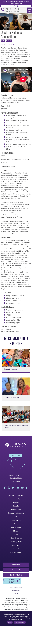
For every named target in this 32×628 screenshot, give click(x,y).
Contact (16, 549)
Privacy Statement (16, 552)
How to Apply (16, 570)
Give (16, 524)
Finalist (8, 41)
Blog (15, 517)
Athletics (16, 502)
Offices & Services (16, 538)
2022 (3, 41)
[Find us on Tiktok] (27, 488)
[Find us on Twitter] (13, 488)
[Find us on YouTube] (22, 488)
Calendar (16, 506)
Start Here (16, 6)
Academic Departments (16, 495)
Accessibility (15, 499)
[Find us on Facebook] (4, 488)
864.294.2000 (16, 482)
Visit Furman (16, 564)
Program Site (8, 44)
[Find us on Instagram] (9, 488)
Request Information (15, 575)
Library (16, 531)
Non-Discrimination (16, 587)
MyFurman (16, 545)
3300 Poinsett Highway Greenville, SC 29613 (16, 477)
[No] (30, 618)
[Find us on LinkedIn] (18, 488)
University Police (16, 542)
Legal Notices (16, 527)
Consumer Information (16, 513)
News (16, 534)
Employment (16, 520)
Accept (10, 622)
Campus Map (16, 509)
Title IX (16, 593)
